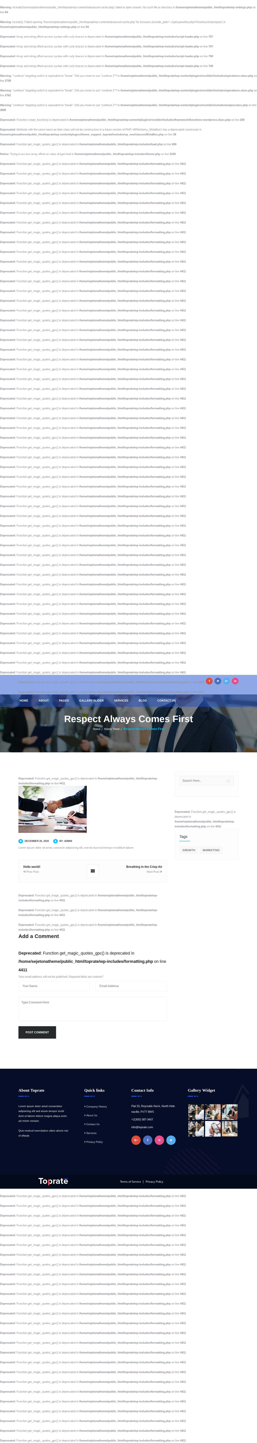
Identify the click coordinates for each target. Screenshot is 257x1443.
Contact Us (166, 700)
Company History (96, 1106)
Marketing (211, 850)
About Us (91, 1115)
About (44, 700)
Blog (143, 700)
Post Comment (37, 1032)
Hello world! (31, 866)
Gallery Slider (91, 700)
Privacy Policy (94, 1141)
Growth (188, 850)
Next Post (153, 871)
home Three (112, 729)
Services (121, 700)
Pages (64, 700)
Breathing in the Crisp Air (144, 866)
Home (24, 700)
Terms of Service (130, 1181)
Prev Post (32, 871)
